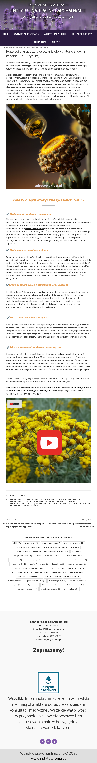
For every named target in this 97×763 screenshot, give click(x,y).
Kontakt (56, 42)
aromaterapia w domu (73, 543)
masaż (16, 568)
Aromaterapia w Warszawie (42, 499)
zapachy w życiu (31, 585)
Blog (5, 34)
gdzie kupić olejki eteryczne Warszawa (41, 560)
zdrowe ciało (65, 585)
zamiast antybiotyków (79, 581)
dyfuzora (50, 307)
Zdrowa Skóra (30, 505)
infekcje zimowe (80, 560)
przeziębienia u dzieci (36, 581)
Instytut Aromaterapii (39, 564)
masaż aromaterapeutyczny (34, 568)
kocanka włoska (35, 501)
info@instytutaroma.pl (51, 640)
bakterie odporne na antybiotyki (28, 551)
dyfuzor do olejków (43, 556)
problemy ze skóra (16, 581)
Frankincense (16, 560)
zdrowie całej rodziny (27, 589)
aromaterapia (17, 499)
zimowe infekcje (71, 589)
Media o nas (40, 42)
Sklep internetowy (82, 34)
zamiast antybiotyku (57, 581)
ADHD (17, 543)
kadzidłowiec (58, 564)
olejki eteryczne (58, 503)
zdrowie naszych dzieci (50, 589)
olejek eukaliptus (59, 572)
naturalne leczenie (56, 501)
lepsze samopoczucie (77, 564)
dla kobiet (77, 551)
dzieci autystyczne (74, 556)
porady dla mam (72, 576)
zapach (16, 585)
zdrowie (79, 585)
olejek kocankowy (38, 503)
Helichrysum (72, 260)
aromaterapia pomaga (51, 543)
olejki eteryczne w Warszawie (29, 576)
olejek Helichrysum (34, 228)
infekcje (64, 560)
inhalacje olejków (18, 564)
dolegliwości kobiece (23, 556)
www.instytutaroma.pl (48, 758)
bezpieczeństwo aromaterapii (56, 551)
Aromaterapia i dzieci (55, 34)
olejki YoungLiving (53, 576)
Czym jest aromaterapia (26, 34)
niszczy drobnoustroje (22, 572)
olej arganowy (41, 572)
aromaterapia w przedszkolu (28, 547)
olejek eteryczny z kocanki (64, 66)
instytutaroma (18, 495)
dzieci (59, 556)
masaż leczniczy (57, 568)
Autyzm (75, 547)
